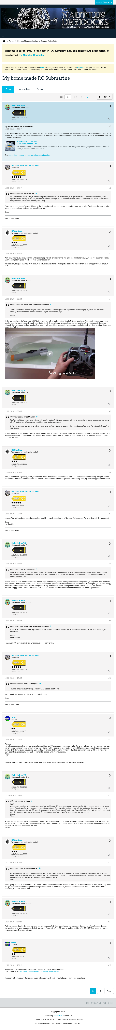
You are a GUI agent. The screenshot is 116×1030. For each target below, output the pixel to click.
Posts (8, 89)
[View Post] (36, 194)
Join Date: (15, 118)
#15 (109, 965)
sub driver (29, 155)
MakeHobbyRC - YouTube (27, 142)
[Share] (108, 119)
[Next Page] (88, 97)
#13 (109, 863)
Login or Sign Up (102, 2)
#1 (110, 126)
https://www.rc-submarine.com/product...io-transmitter (39, 971)
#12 (109, 795)
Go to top (108, 1003)
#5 (110, 411)
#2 (110, 188)
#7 (110, 514)
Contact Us (96, 1003)
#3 (110, 254)
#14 (109, 922)
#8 (110, 564)
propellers (13, 155)
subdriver (37, 155)
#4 (110, 299)
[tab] (8, 89)
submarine (45, 155)
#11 (110, 740)
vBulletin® (58, 1016)
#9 (110, 621)
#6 (110, 472)
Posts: (13, 120)
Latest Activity (24, 89)
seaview (21, 155)
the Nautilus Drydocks (31, 55)
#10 (109, 678)
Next (109, 991)
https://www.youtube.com (27, 144)
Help (87, 1003)
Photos (39, 89)
